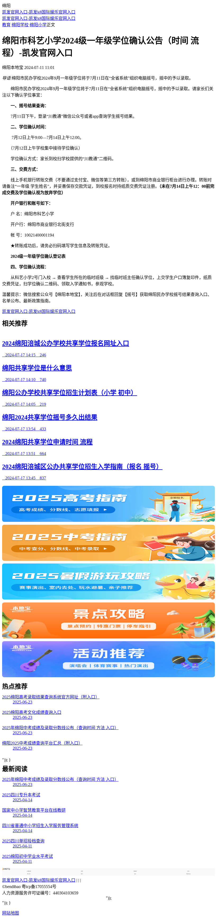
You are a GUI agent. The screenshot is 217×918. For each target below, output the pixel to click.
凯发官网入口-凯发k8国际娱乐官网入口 (38, 12)
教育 (6, 25)
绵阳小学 (38, 25)
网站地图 (10, 913)
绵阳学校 (20, 25)
